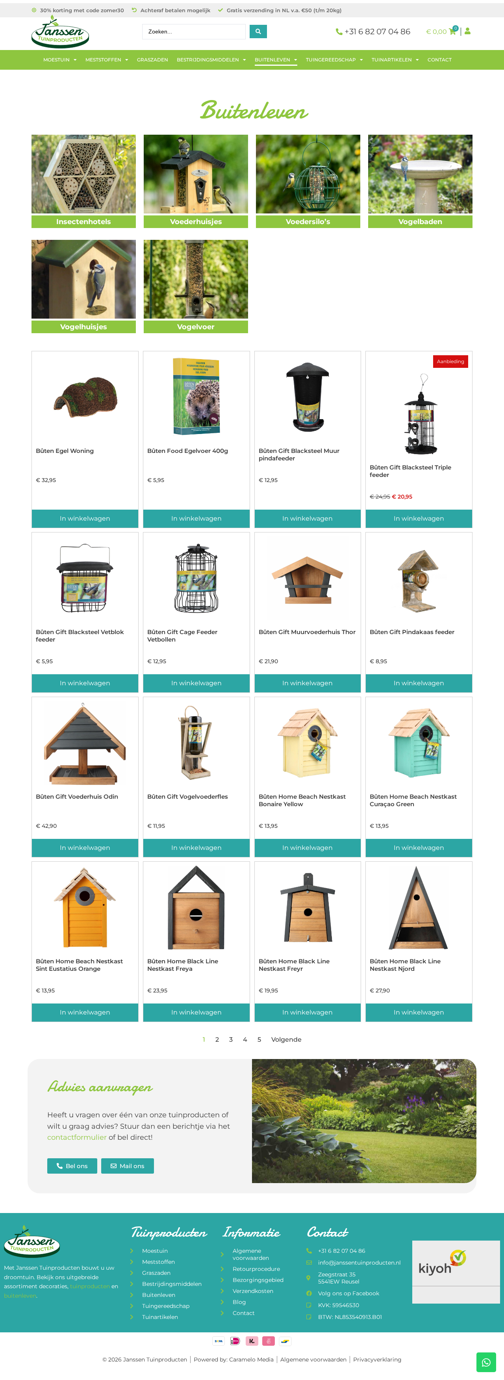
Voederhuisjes (196, 221)
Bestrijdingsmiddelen (208, 60)
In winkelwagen (85, 518)
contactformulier (77, 1137)
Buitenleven (272, 60)
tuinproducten (90, 1286)
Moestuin (56, 60)
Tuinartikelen (392, 60)
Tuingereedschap (331, 60)
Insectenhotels (83, 221)
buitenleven (20, 1295)
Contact (440, 60)
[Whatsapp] (486, 1362)
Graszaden (152, 60)
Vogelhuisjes (83, 327)
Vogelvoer (196, 327)
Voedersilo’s (308, 221)
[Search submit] (258, 31)
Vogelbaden (420, 221)
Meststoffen (103, 60)
